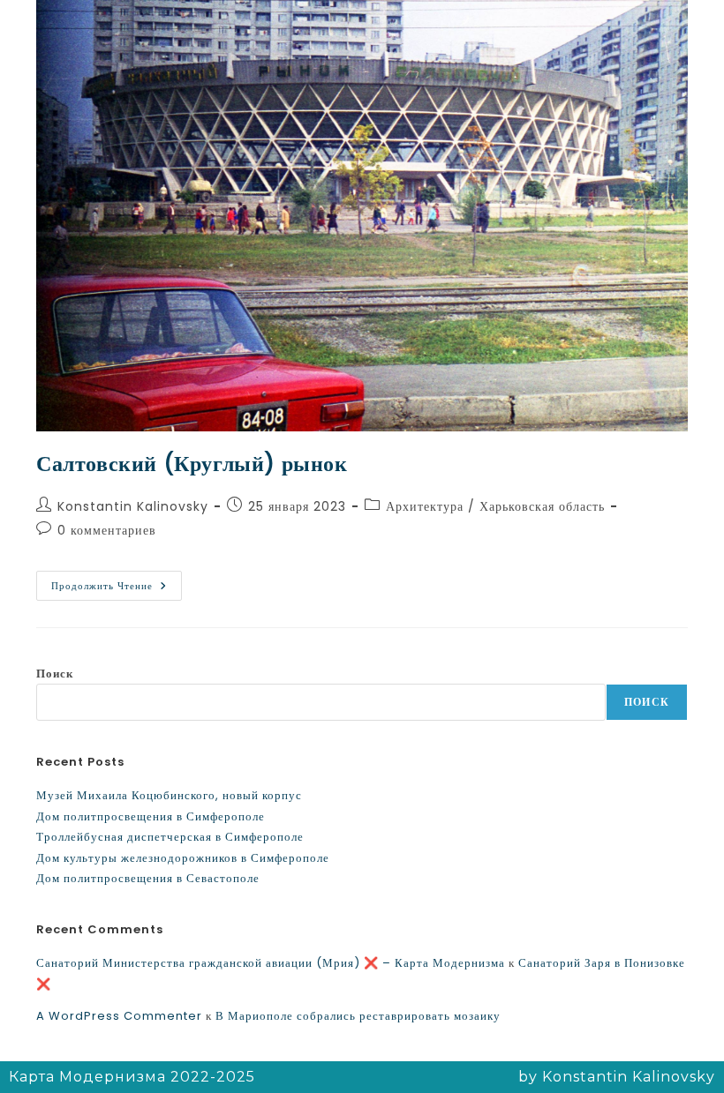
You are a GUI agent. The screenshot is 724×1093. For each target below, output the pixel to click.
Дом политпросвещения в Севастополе (148, 878)
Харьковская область (542, 506)
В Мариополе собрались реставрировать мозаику (358, 1015)
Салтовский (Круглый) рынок (192, 463)
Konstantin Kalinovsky (132, 506)
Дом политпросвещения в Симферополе (150, 816)
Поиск (54, 673)
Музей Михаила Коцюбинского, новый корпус (169, 795)
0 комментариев (106, 530)
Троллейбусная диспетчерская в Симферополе (170, 836)
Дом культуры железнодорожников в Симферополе (182, 858)
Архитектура (425, 506)
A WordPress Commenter (119, 1015)
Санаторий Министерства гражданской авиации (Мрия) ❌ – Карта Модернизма (270, 963)
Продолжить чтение (116, 582)
